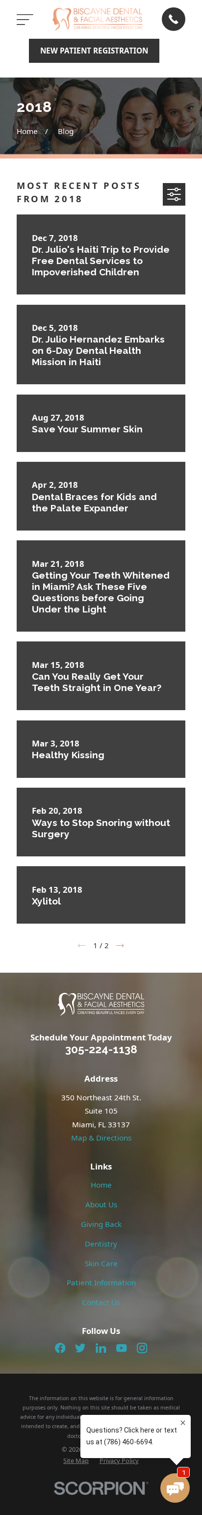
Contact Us (101, 1302)
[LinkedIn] (101, 1348)
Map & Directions (101, 1138)
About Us (101, 1204)
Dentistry (101, 1244)
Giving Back (101, 1224)
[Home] (97, 19)
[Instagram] (142, 1348)
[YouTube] (121, 1348)
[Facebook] (60, 1348)
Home (101, 1185)
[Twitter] (80, 1348)
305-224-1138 (101, 1049)
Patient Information (101, 1282)
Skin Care (101, 1263)
